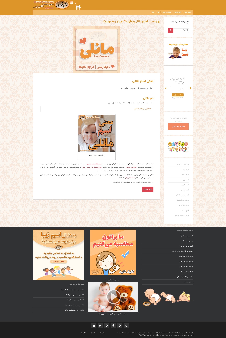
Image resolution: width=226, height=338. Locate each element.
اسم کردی (185, 175)
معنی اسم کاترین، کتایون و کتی (182, 251)
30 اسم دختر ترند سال (185, 277)
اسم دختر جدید (129, 178)
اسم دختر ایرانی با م (132, 164)
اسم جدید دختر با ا (186, 236)
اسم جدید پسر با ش (186, 261)
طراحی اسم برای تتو (182, 216)
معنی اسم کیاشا (71, 295)
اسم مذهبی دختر (70, 310)
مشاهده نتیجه (178, 98)
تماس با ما (83, 333)
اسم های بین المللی (182, 195)
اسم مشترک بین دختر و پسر (92, 167)
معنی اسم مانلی (142, 81)
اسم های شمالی (131, 167)
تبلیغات (92, 333)
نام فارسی (133, 89)
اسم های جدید (184, 205)
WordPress (142, 335)
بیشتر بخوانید (148, 189)
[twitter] (100, 325)
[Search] (170, 30)
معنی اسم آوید (188, 282)
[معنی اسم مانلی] (96, 49)
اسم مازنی (185, 185)
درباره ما (101, 333)
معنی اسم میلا (188, 241)
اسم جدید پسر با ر (186, 272)
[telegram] (119, 325)
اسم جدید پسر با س (186, 267)
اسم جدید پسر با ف (186, 256)
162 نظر (123, 89)
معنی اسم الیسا (72, 300)
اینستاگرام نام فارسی (94, 164)
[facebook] (113, 325)
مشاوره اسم (167, 12)
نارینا (180, 89)
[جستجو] (158, 12)
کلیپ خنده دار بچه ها (106, 314)
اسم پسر (188, 12)
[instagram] (153, 12)
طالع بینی (185, 210)
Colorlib (158, 335)
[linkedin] (93, 325)
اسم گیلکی (185, 190)
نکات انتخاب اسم (183, 165)
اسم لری (186, 180)
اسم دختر (177, 12)
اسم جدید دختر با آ (186, 246)
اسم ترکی (185, 170)
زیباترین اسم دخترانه (68, 290)
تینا (180, 84)
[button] (166, 88)
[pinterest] (106, 325)
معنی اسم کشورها (182, 200)
